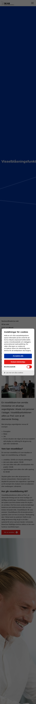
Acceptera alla (18, 356)
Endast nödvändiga (18, 362)
